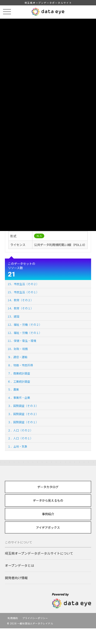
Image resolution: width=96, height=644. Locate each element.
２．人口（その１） (20, 438)
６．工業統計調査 (19, 381)
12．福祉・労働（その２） (25, 324)
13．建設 (13, 316)
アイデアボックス (48, 527)
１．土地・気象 (17, 446)
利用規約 (13, 618)
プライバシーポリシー (35, 618)
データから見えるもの (48, 500)
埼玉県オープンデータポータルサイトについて (39, 553)
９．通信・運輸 (17, 357)
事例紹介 (48, 514)
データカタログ (47, 487)
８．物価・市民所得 (20, 365)
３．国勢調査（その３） (23, 406)
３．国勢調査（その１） (23, 422)
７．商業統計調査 (19, 373)
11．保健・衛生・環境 (22, 341)
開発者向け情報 (16, 577)
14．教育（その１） (20, 308)
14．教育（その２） (20, 300)
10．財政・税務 (18, 349)
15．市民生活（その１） (23, 292)
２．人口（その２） (20, 430)
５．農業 (13, 389)
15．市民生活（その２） (23, 284)
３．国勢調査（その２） (23, 414)
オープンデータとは (19, 565)
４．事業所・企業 (19, 397)
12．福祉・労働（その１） (25, 333)
